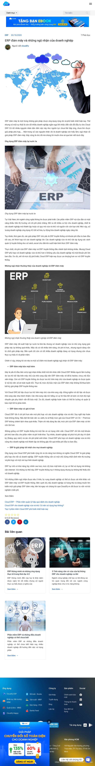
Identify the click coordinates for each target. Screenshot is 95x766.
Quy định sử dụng (68, 710)
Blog (50, 704)
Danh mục (10, 13)
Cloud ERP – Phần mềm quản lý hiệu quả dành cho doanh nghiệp (32, 502)
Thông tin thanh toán (70, 703)
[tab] (49, 721)
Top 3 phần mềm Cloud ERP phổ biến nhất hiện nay (26, 509)
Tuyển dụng (53, 699)
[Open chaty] (88, 759)
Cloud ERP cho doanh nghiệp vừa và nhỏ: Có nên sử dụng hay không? (34, 505)
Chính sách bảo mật (70, 696)
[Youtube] (86, 704)
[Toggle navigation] (90, 5)
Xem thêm (11, 589)
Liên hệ (51, 709)
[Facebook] (86, 694)
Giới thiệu (52, 695)
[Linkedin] (86, 699)
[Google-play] (91, 725)
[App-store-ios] (85, 725)
